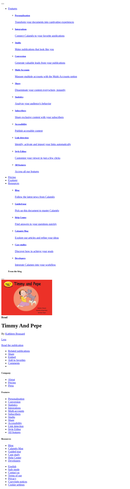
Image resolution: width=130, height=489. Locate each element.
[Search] (2, 279)
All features (14, 432)
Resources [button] (13, 183)
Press (11, 385)
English (12, 466)
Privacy (12, 478)
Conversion (14, 401)
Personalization (16, 398)
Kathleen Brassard (15, 333)
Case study (14, 454)
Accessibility (15, 423)
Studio (11, 417)
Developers (14, 460)
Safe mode (13, 469)
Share (11, 420)
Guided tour (14, 451)
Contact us (13, 472)
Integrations (14, 408)
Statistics (12, 404)
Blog (10, 445)
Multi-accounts (16, 411)
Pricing (12, 177)
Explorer (12, 180)
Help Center (14, 457)
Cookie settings (16, 484)
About (11, 379)
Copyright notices (17, 481)
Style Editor (14, 429)
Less (3, 339)
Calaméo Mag (15, 448)
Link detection (16, 426)
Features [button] (12, 8)
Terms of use (15, 475)
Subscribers (14, 414)
